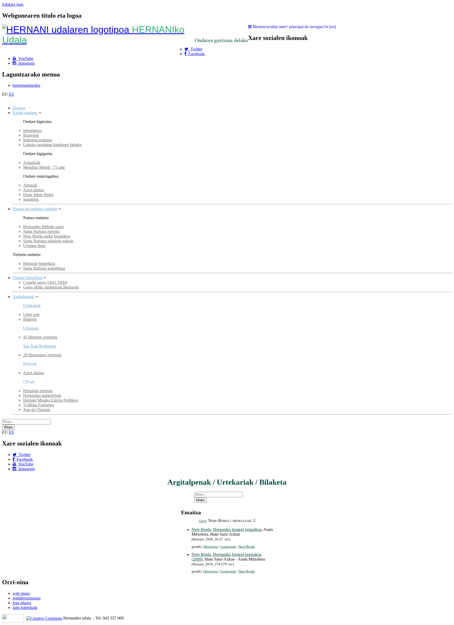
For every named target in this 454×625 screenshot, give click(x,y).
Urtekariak (32, 305)
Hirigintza (210, 547)
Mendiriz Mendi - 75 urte (44, 167)
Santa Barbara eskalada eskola (48, 241)
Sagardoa (31, 199)
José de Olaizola (36, 409)
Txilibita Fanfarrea (38, 405)
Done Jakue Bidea (38, 194)
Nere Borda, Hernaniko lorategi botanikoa (226, 529)
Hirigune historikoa (39, 263)
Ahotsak (30, 185)
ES (11, 94)
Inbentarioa (32, 130)
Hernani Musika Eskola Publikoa (50, 400)
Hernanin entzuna (38, 390)
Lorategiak (228, 547)
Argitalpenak (23, 296)
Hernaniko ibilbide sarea (43, 226)
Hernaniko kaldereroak (42, 395)
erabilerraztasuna (26, 598)
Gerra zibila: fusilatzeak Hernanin (51, 287)
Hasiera (19, 108)
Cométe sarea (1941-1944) (45, 282)
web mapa (21, 593)
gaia (202, 520)
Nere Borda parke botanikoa (46, 236)
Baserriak (31, 135)
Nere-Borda (247, 547)
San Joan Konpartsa (39, 346)
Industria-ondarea (37, 140)
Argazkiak (31, 162)
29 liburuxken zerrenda (42, 355)
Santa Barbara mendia (41, 231)
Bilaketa (30, 319)
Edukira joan (12, 4)
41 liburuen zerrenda (40, 337)
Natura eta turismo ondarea (35, 209)
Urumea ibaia (34, 245)
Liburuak (30, 328)
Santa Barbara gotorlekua (44, 268)
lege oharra (22, 603)
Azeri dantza (33, 190)
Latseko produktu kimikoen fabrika (52, 144)
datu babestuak (25, 607)
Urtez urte (31, 314)
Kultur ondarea (25, 112)
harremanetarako (26, 85)
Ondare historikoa (27, 277)
